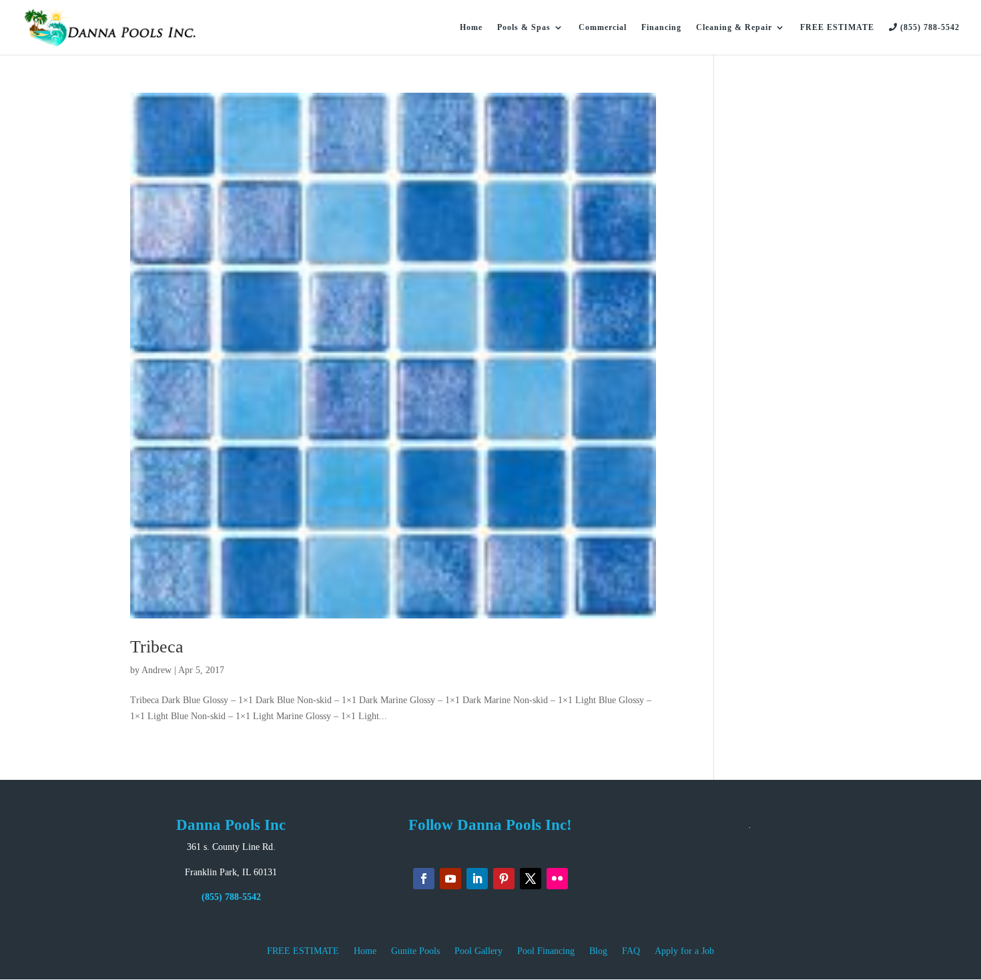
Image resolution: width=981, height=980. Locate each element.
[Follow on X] (530, 878)
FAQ (631, 951)
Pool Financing (546, 951)
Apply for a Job (684, 951)
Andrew (156, 670)
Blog (598, 951)
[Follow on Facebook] (423, 878)
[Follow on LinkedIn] (477, 878)
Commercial (603, 27)
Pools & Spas (524, 27)
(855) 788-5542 (929, 27)
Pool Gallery (478, 951)
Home (471, 27)
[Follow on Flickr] (557, 878)
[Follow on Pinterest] (504, 878)
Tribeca (157, 646)
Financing (661, 27)
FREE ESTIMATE (837, 27)
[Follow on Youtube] (450, 878)
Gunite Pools (415, 951)
